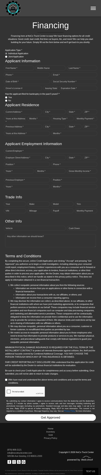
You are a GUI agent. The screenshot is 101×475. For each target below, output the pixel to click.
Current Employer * (14, 151)
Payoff (56, 211)
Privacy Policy (69, 411)
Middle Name (43, 68)
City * (47, 112)
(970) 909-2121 (14, 450)
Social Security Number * (64, 81)
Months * (33, 118)
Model (56, 204)
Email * (56, 75)
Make (31, 204)
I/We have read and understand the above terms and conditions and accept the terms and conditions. (49, 381)
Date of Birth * (12, 81)
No (9, 100)
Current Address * (14, 112)
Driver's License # (14, 88)
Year (8, 204)
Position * (10, 164)
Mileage (33, 211)
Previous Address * (14, 127)
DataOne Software (49, 470)
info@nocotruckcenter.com (19, 453)
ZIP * (87, 112)
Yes (10, 97)
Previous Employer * (15, 180)
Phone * (9, 75)
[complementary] (93, 467)
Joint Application (16, 57)
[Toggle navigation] (93, 8)
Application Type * (13, 50)
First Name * (11, 68)
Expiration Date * (69, 88)
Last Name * (74, 68)
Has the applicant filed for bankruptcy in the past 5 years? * (32, 94)
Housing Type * (60, 118)
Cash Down (74, 228)
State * (72, 112)
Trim (79, 204)
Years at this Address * (15, 120)
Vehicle (9, 228)
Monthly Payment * (85, 118)
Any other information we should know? (25, 236)
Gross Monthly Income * (80, 171)
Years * (9, 171)
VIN (7, 211)
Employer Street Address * (18, 158)
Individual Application (18, 53)
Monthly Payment (85, 211)
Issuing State (51, 88)
